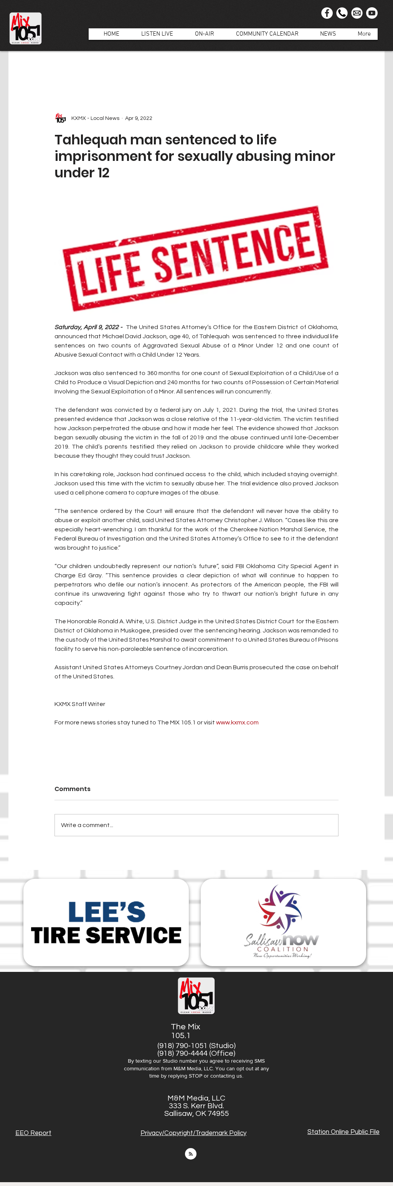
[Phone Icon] (342, 13)
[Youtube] (372, 13)
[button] (200, 34)
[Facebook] (327, 13)
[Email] (357, 13)
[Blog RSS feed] (190, 1154)
